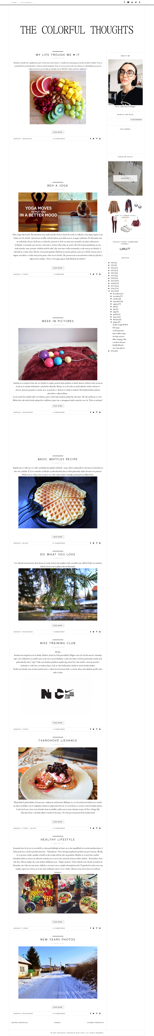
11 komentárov (59, 729)
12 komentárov (59, 828)
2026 (114, 262)
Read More (58, 132)
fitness (25, 274)
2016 (115, 288)
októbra (117, 299)
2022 (114, 273)
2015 (115, 291)
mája (115, 312)
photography (27, 412)
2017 (115, 286)
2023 (114, 270)
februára (117, 319)
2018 (115, 283)
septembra (118, 301)
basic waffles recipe (58, 459)
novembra (117, 296)
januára (116, 322)
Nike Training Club (58, 643)
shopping (125, 178)
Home (14, 2)
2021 (114, 275)
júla (115, 306)
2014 (114, 351)
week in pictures (58, 321)
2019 (115, 281)
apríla (116, 314)
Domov (57, 1023)
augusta (117, 304)
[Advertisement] (57, 162)
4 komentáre (59, 274)
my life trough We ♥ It (58, 55)
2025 (114, 265)
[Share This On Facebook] (91, 139)
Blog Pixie (80, 1033)
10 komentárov (59, 139)
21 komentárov (59, 928)
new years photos (57, 940)
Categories (26, 2)
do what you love (58, 554)
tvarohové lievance (57, 741)
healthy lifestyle (58, 840)
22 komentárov (59, 543)
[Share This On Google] (100, 139)
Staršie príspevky (95, 1023)
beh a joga (57, 186)
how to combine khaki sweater (125, 216)
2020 (114, 278)
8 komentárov (59, 412)
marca (117, 317)
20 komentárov (59, 1013)
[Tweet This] (94, 139)
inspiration (27, 139)
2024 (114, 268)
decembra (118, 293)
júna (115, 309)
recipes (25, 543)
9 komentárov (59, 632)
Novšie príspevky (20, 1023)
